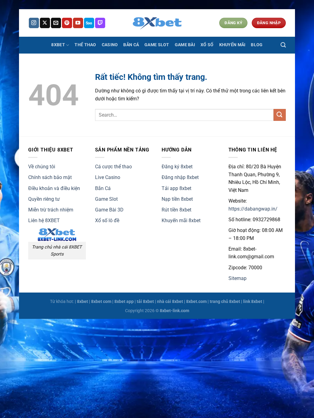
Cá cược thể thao (113, 167)
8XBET (58, 44)
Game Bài (185, 44)
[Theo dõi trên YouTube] (78, 23)
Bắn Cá (131, 44)
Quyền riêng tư (44, 199)
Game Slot (156, 44)
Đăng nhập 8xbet (180, 177)
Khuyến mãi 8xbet (181, 220)
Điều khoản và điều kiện (54, 188)
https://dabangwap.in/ (253, 209)
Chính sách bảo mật (50, 177)
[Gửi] (280, 115)
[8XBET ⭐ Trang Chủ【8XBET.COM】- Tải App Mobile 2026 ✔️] (157, 23)
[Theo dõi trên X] (45, 23)
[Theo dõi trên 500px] (89, 23)
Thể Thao (85, 44)
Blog (256, 44)
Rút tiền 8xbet (176, 210)
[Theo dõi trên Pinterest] (67, 23)
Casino (110, 44)
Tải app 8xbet (176, 188)
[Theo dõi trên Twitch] (100, 23)
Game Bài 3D (109, 210)
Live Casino (107, 177)
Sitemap (237, 278)
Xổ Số (207, 44)
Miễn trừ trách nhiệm (50, 210)
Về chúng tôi (41, 167)
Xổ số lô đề (107, 220)
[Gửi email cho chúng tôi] (56, 23)
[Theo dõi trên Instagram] (34, 23)
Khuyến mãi (232, 44)
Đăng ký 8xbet (177, 167)
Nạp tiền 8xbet (177, 199)
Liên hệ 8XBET (44, 220)
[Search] (283, 45)
